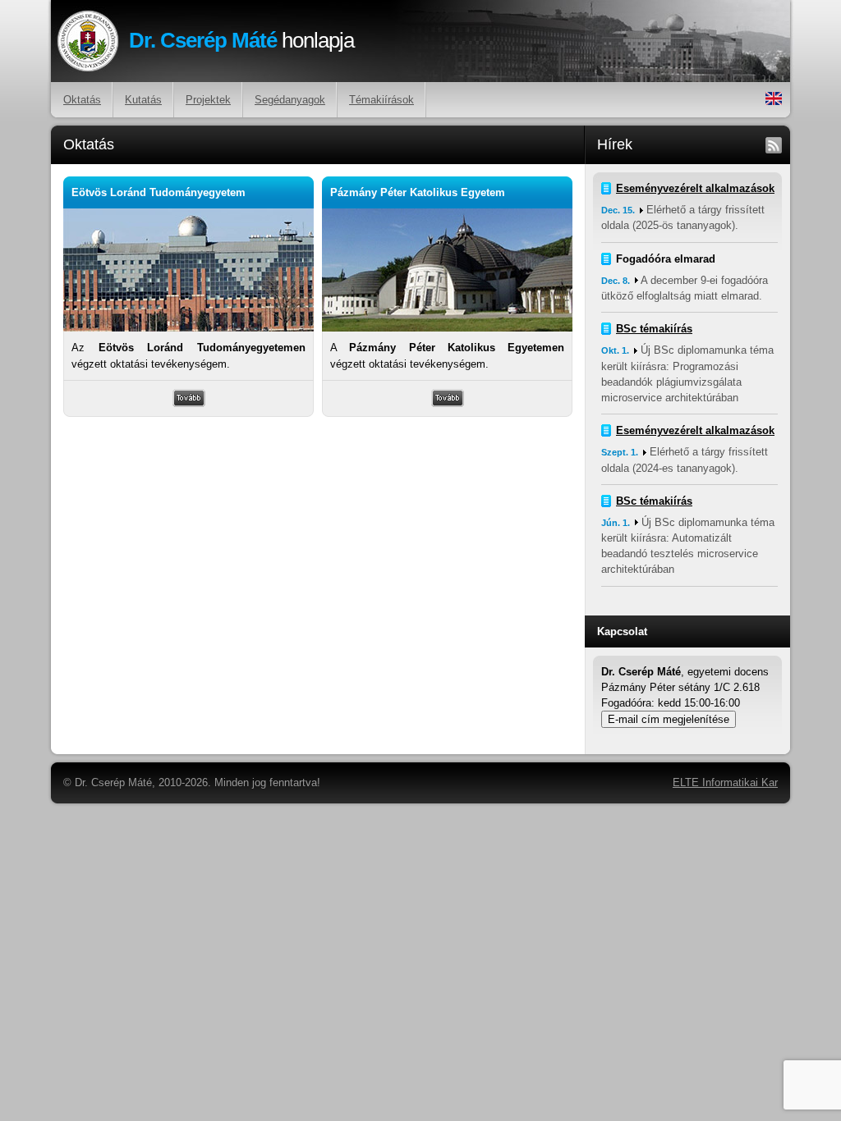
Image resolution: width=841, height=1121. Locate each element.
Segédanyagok (290, 100)
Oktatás (82, 100)
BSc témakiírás (654, 329)
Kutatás (143, 100)
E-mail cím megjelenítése (668, 719)
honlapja (241, 40)
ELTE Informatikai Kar (725, 782)
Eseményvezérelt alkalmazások (695, 188)
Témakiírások (381, 100)
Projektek (208, 100)
